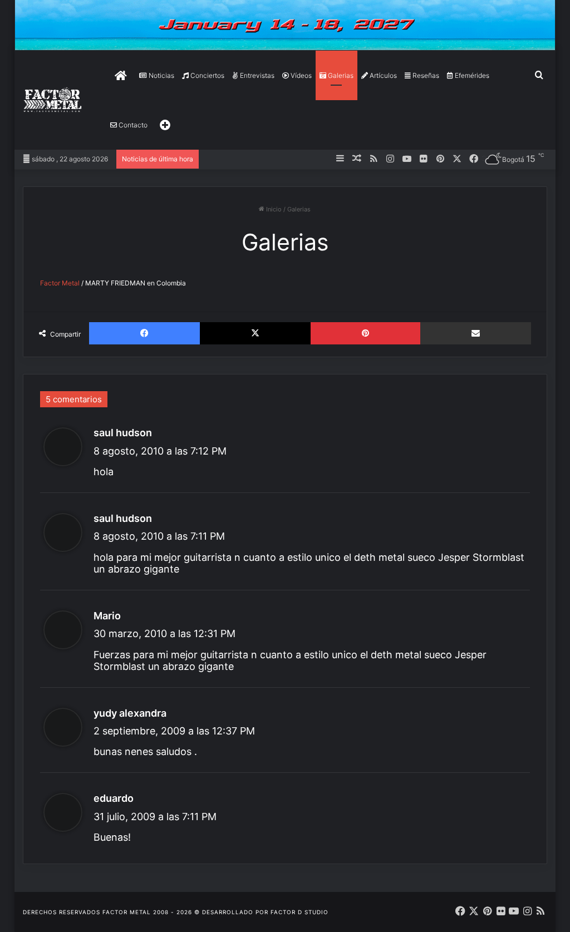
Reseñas (425, 75)
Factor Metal (60, 283)
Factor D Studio (299, 912)
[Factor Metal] (53, 100)
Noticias (160, 75)
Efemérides (471, 75)
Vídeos (300, 75)
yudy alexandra (130, 713)
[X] (255, 333)
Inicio (273, 209)
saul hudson (123, 432)
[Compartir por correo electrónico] (475, 333)
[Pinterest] (365, 333)
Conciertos (206, 75)
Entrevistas (256, 75)
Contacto (132, 125)
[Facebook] (144, 333)
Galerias (339, 75)
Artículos (382, 75)
